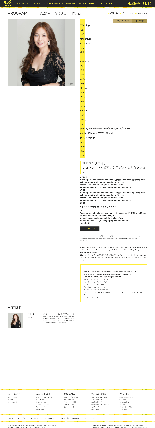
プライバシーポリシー (89, 418)
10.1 (76, 13)
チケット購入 (124, 394)
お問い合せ (75, 418)
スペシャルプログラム (42, 404)
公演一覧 (114, 13)
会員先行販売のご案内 (126, 397)
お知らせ (10, 418)
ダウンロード (128, 13)
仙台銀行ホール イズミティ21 (100, 404)
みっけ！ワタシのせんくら (44, 397)
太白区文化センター (97, 402)
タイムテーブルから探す (71, 397)
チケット (82, 3)
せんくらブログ (21, 418)
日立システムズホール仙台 (99, 397)
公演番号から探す (69, 399)
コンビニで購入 (124, 402)
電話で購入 (122, 404)
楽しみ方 (37, 3)
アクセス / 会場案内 (98, 394)
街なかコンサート (69, 407)
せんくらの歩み (12, 402)
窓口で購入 (122, 399)
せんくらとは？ (12, 397)
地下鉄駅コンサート (70, 404)
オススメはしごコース (42, 402)
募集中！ (92, 3)
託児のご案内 (40, 409)
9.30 (60, 13)
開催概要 (10, 399)
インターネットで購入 (126, 407)
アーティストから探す (70, 402)
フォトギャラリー (41, 407)
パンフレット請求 (105, 3)
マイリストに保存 (123, 21)
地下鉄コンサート (96, 407)
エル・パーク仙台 (96, 399)
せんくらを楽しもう (43, 394)
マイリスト (142, 13)
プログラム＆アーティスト (53, 3)
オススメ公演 (40, 399)
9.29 (45, 13)
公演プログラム (69, 394)
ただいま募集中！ (49, 418)
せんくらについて (24, 3)
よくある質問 (123, 409)
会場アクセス (71, 3)
